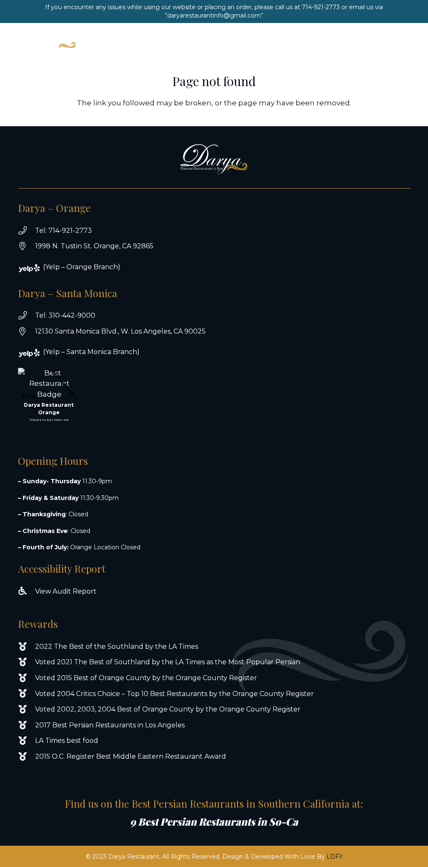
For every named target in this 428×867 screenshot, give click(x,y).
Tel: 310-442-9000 (65, 315)
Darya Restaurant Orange (49, 409)
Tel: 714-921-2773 (63, 231)
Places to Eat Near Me (49, 420)
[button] (385, 39)
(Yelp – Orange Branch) (81, 267)
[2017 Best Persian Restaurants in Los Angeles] (26, 725)
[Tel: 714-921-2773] (26, 231)
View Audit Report (66, 591)
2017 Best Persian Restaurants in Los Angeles (110, 725)
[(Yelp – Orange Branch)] (34, 268)
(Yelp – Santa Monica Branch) (91, 352)
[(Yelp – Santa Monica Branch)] (34, 353)
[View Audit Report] (26, 591)
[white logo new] (48, 38)
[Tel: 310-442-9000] (26, 315)
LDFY (334, 856)
